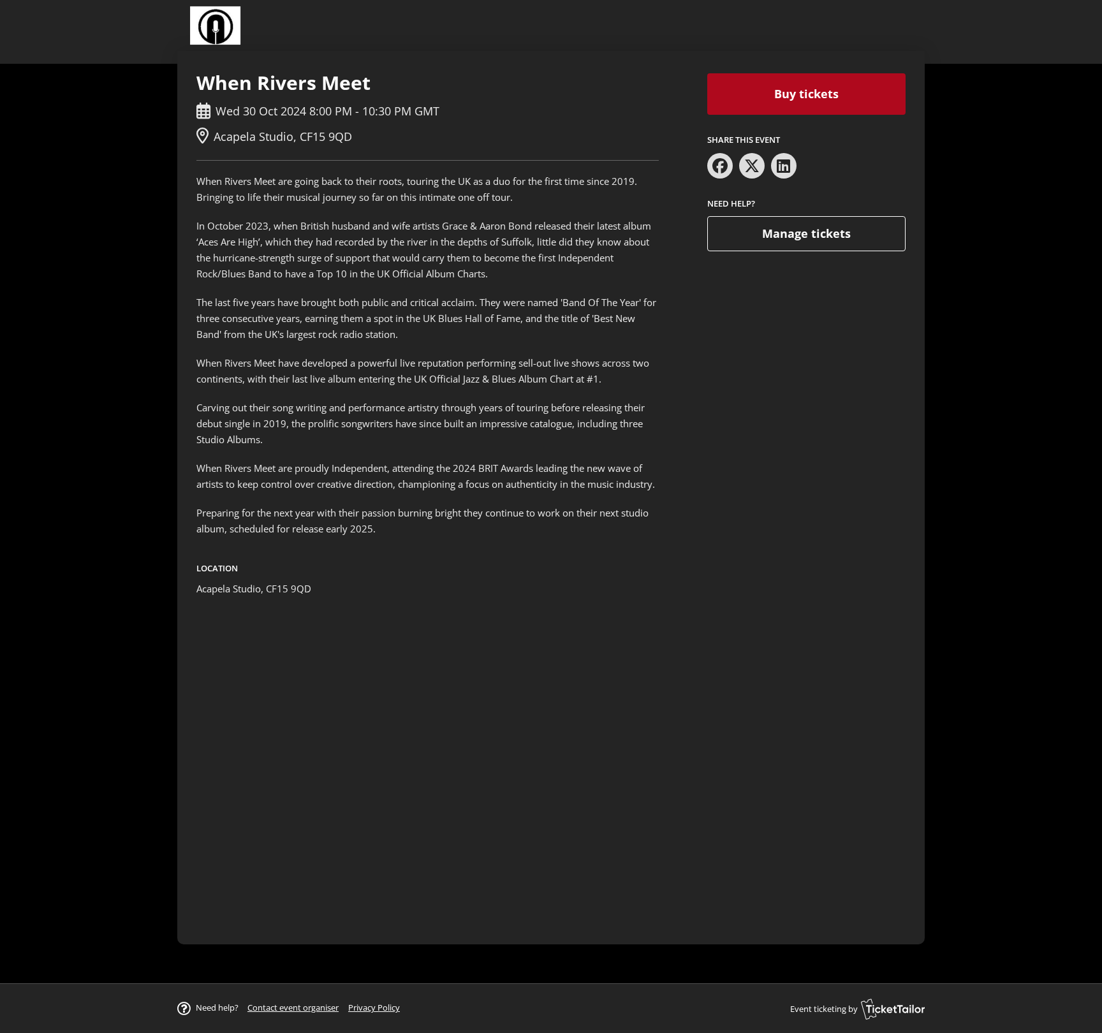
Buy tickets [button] (806, 93)
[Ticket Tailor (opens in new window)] (893, 1009)
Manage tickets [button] (806, 233)
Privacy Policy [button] (374, 1007)
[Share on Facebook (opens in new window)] (720, 166)
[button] (293, 1007)
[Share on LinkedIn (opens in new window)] (784, 166)
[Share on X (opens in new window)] (752, 166)
